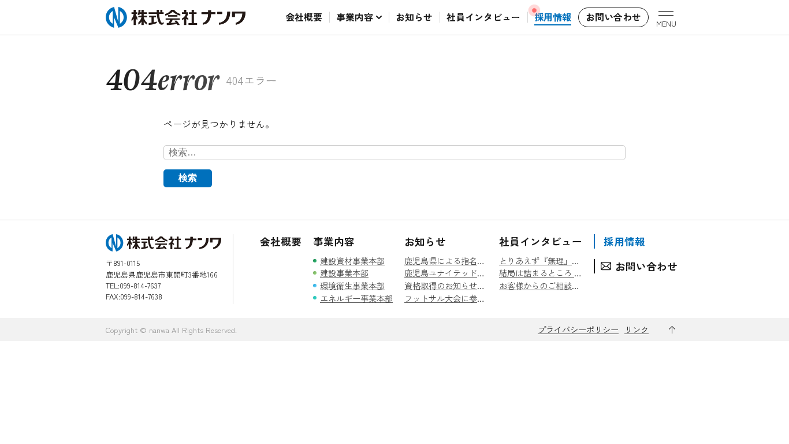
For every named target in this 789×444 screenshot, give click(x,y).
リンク (636, 329)
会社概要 (281, 241)
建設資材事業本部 (352, 260)
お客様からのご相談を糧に (547, 285)
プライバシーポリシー (578, 329)
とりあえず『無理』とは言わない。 (563, 260)
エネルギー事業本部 (356, 298)
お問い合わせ (646, 266)
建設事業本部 (344, 273)
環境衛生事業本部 (352, 285)
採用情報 (624, 241)
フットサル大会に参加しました (461, 298)
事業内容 (334, 241)
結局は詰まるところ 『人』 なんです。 (570, 273)
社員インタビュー (540, 241)
